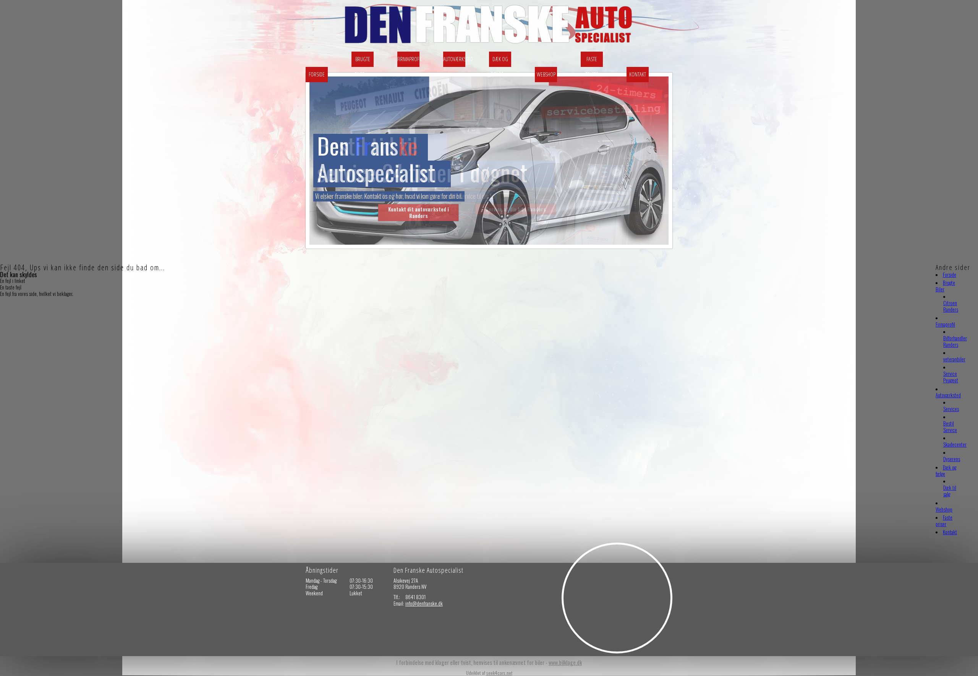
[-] (492, 45)
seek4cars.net (499, 673)
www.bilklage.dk (565, 662)
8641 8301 (415, 597)
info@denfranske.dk (424, 603)
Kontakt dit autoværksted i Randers (418, 212)
